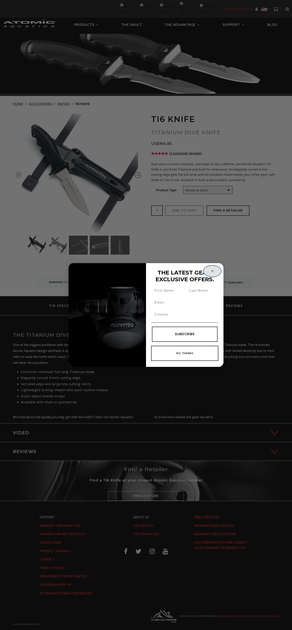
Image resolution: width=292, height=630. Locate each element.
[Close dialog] (212, 271)
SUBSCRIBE (185, 334)
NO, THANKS (184, 353)
